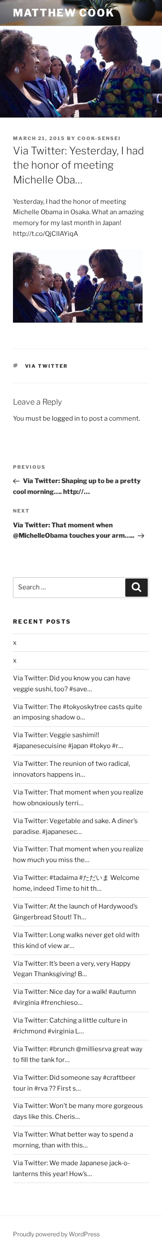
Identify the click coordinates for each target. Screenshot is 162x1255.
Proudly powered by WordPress (56, 1234)
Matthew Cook (63, 13)
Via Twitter (46, 366)
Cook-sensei (99, 138)
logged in (66, 418)
